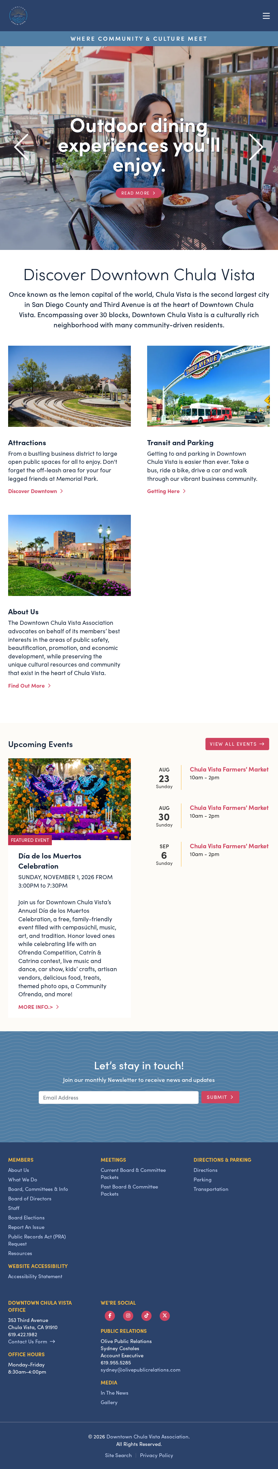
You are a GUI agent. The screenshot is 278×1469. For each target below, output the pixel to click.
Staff (13, 1207)
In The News (114, 1392)
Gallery (109, 1402)
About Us (18, 1169)
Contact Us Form (27, 1341)
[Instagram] (128, 1316)
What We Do (22, 1179)
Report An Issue (26, 1226)
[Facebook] (110, 1316)
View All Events (233, 744)
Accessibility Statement (35, 1276)
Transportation (211, 1188)
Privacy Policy (156, 1455)
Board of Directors (30, 1198)
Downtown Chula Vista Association (147, 1436)
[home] (18, 15)
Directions (206, 1169)
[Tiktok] (146, 1316)
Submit (217, 1097)
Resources (20, 1253)
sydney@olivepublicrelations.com (140, 1369)
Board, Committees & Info (38, 1188)
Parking (203, 1179)
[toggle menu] (266, 15)
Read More (135, 193)
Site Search (118, 1455)
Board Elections (26, 1217)
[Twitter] (165, 1316)
